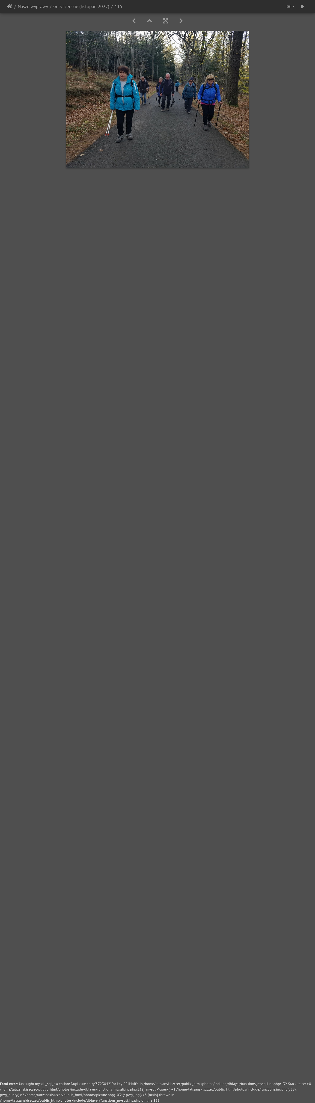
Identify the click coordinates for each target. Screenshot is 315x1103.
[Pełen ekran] (166, 21)
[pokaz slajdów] (302, 6)
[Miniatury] (149, 21)
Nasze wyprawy (33, 6)
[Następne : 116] (181, 21)
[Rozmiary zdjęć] (290, 6)
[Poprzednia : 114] (134, 21)
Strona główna (9, 6)
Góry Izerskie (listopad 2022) (81, 6)
